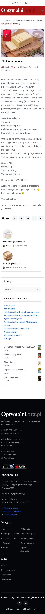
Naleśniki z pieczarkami (11, 263)
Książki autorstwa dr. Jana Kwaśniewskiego (21, 312)
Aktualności (25, 529)
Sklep (3, 565)
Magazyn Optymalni (11, 534)
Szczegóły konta (8, 570)
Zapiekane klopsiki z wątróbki (14, 242)
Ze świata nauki (27, 538)
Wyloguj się (6, 579)
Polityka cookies (10, 515)
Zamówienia (6, 575)
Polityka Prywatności (31, 608)
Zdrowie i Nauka (9, 538)
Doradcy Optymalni (28, 534)
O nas (5, 529)
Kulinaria (6, 543)
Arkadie (6, 548)
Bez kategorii (9, 305)
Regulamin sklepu (11, 508)
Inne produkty (9, 309)
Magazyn (7, 338)
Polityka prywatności (12, 511)
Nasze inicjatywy (28, 543)
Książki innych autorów (13, 335)
